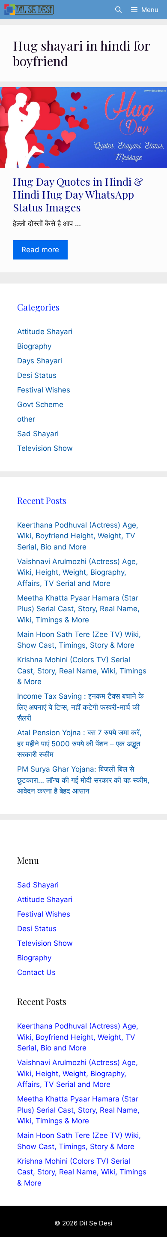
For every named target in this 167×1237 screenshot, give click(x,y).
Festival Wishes (43, 390)
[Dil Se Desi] (29, 9)
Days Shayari (39, 360)
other (26, 419)
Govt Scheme (40, 404)
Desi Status (37, 375)
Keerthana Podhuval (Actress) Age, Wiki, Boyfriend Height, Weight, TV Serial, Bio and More (77, 536)
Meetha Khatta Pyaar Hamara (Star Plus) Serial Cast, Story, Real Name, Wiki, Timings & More (78, 609)
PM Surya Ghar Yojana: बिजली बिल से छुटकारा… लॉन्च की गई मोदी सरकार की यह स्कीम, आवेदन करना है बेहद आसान (83, 780)
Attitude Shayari (44, 331)
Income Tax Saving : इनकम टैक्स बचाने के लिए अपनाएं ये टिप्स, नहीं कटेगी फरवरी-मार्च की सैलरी (80, 707)
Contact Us (36, 972)
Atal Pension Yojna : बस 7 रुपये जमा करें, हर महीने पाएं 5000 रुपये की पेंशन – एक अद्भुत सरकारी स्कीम (79, 743)
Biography (34, 346)
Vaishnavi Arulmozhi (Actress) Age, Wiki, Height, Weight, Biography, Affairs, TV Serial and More (77, 572)
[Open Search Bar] (118, 9)
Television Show (45, 448)
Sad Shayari (38, 433)
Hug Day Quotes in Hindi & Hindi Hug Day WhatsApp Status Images (78, 194)
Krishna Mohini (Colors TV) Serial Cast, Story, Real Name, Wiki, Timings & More (81, 670)
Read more (40, 249)
